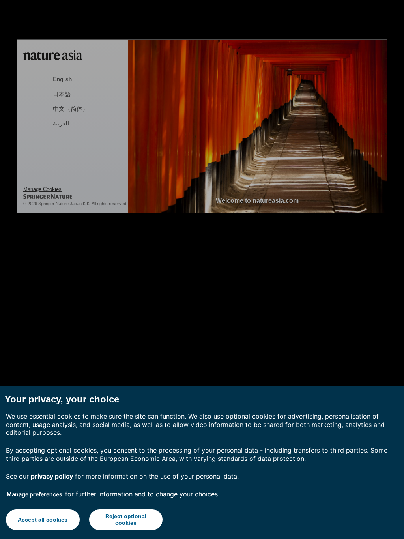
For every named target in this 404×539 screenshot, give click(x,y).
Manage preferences (34, 494)
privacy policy (52, 476)
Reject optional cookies (125, 519)
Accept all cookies (42, 520)
